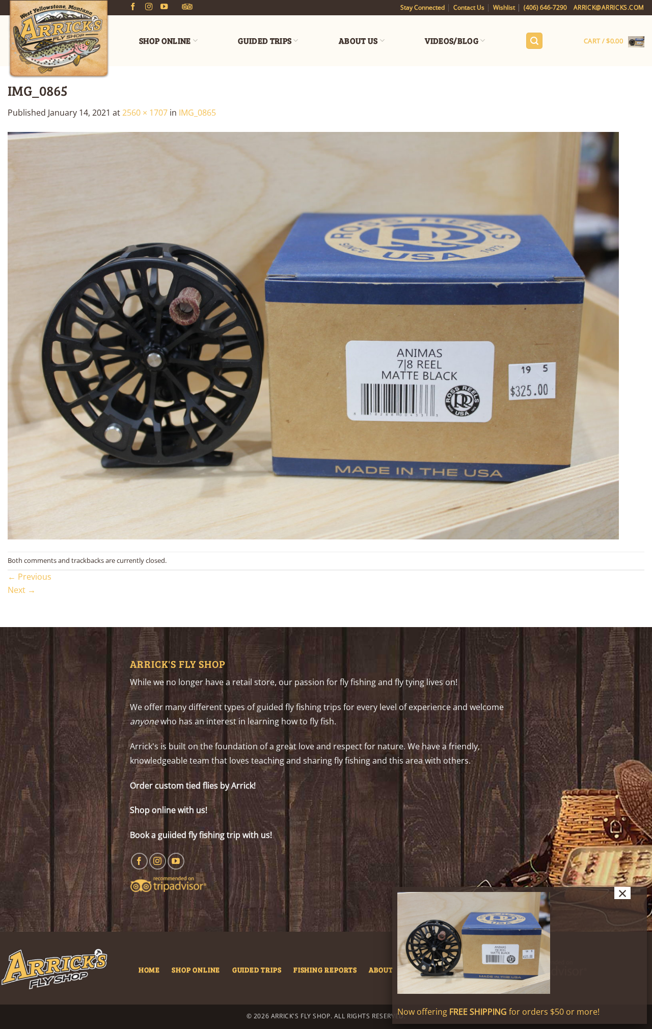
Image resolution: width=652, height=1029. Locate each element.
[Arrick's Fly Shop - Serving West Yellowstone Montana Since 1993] (59, 40)
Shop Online (165, 40)
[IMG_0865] (313, 334)
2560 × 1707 (145, 112)
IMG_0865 (197, 112)
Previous (29, 576)
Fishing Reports (325, 969)
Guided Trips (264, 40)
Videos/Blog (451, 40)
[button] (534, 41)
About (381, 969)
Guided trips (257, 969)
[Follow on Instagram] (148, 7)
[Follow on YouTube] (164, 7)
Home (149, 969)
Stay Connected (422, 7)
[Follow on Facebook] (133, 7)
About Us (358, 40)
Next (22, 589)
